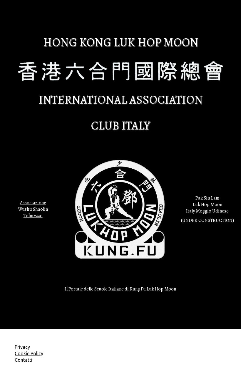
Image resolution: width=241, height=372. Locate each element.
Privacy (22, 347)
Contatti (23, 360)
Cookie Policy (29, 353)
